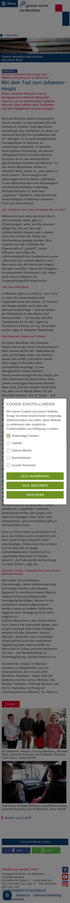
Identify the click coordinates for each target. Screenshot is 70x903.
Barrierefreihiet (21, 457)
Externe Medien (22, 450)
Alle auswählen (35, 476)
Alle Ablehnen (35, 485)
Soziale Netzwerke (24, 465)
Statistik (17, 443)
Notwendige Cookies (25, 435)
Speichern (35, 495)
